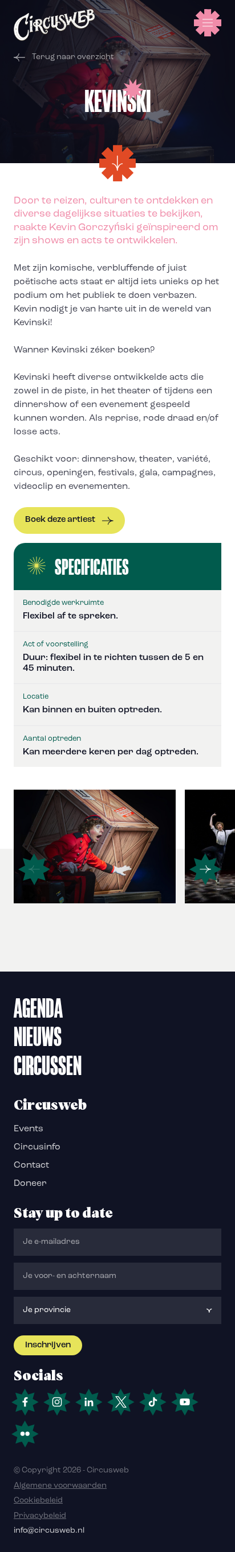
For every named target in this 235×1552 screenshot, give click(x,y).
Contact (31, 1165)
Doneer (30, 1183)
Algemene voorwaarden (60, 1486)
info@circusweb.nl (49, 1530)
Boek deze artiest (60, 520)
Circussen (48, 1065)
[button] (205, 869)
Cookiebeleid (38, 1500)
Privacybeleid (40, 1516)
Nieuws (38, 1036)
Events (28, 1129)
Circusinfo (37, 1147)
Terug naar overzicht (73, 57)
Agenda (38, 1008)
